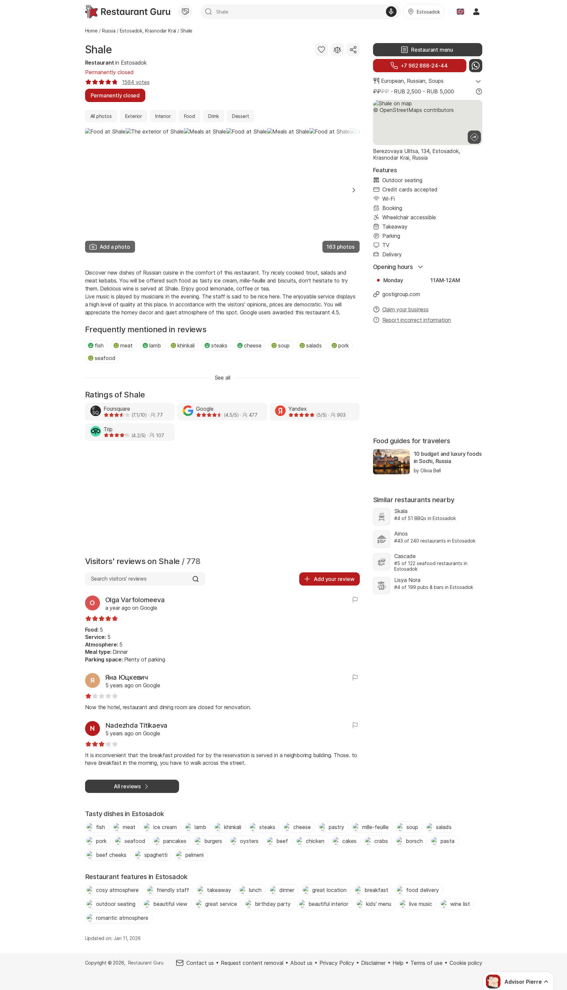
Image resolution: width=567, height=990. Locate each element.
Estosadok (134, 62)
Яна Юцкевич (126, 677)
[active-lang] (460, 11)
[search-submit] (209, 12)
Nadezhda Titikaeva (136, 725)
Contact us (200, 963)
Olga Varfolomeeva (135, 600)
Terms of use (426, 963)
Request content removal (252, 963)
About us (301, 963)
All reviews (127, 786)
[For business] (185, 11)
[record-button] (391, 11)
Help (398, 963)
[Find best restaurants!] (127, 12)
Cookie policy (465, 963)
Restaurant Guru (146, 962)
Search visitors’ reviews (119, 578)
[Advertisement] (222, 500)
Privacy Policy (336, 963)
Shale (98, 49)
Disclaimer (373, 963)
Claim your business (405, 309)
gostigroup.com (401, 294)
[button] (354, 190)
